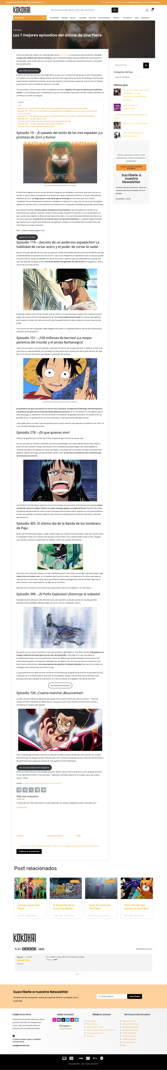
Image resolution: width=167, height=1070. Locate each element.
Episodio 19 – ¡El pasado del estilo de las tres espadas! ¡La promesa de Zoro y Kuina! (53, 108)
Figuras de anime (129, 1021)
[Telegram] (77, 1020)
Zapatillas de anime (130, 1030)
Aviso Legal (90, 1021)
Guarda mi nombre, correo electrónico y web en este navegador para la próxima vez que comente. (60, 846)
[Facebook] (59, 1020)
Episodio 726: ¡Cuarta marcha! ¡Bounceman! (36, 126)
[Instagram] (54, 1020)
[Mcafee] (65, 1027)
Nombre (20, 836)
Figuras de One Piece (27, 237)
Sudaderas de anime (130, 1027)
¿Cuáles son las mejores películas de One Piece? (41, 783)
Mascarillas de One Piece (29, 71)
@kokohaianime (155, 2)
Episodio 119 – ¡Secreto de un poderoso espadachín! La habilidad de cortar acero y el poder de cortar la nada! (57, 112)
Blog (124, 1045)
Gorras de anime (129, 1033)
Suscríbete (135, 996)
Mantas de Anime (129, 1036)
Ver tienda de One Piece (60, 685)
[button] (19, 789)
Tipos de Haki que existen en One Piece (136, 907)
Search (115, 10)
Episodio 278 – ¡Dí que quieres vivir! (32, 119)
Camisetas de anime (130, 1024)
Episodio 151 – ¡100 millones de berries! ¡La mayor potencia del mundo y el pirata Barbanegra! (56, 116)
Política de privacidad (94, 1027)
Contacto (90, 1036)
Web (79, 836)
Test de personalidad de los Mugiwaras (34, 768)
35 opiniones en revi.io (144, 949)
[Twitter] (68, 1020)
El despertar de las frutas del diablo (64, 907)
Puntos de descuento (94, 1033)
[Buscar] (146, 65)
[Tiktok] (63, 1020)
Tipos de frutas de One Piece (99, 907)
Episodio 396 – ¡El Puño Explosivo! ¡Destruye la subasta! (40, 124)
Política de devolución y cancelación (101, 1030)
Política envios (92, 1024)
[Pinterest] (72, 1020)
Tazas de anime (128, 1042)
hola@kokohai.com (135, 2)
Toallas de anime (129, 1039)
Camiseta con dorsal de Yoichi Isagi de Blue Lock (67, 962)
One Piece (17, 30)
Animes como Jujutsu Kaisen (135, 123)
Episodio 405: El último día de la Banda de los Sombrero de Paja (44, 121)
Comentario (22, 807)
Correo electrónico (55, 836)
